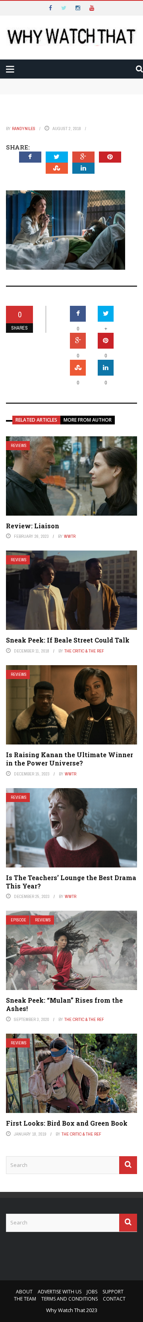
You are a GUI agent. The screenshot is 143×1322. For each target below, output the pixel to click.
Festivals (37, 128)
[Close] (9, 9)
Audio (31, 96)
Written (35, 112)
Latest (21, 48)
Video (31, 80)
